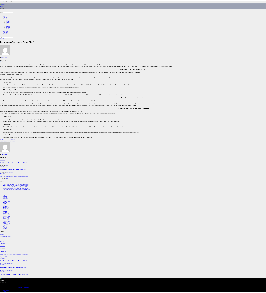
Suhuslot (7, 23)
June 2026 (5, 196)
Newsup (20, 287)
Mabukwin (8, 21)
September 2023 (6, 216)
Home (4, 16)
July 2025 (5, 203)
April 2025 (5, 206)
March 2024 (5, 212)
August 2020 (5, 224)
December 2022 (6, 218)
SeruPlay (2, 6)
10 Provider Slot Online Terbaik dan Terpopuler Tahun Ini (14, 176)
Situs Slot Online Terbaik (5, 236)
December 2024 (6, 210)
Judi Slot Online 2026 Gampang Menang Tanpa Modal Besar (16, 189)
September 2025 (6, 202)
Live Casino (5, 32)
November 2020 (6, 221)
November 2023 (6, 215)
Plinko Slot (8, 20)
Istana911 (8, 26)
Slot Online (5, 31)
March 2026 (5, 198)
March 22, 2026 (3, 277)
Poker (4, 30)
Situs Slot (2, 239)
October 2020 (6, 222)
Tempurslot (8, 27)
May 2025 (5, 205)
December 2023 (6, 213)
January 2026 (6, 200)
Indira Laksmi (9, 165)
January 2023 (6, 217)
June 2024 (5, 211)
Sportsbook (5, 33)
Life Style (5, 17)
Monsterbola (8, 22)
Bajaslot (7, 28)
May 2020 (5, 228)
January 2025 (6, 208)
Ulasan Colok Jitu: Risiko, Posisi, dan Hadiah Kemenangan (16, 184)
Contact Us (5, 291)
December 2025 (6, 201)
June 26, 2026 (3, 263)
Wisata (4, 35)
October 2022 (6, 219)
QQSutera (2, 234)
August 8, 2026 (3, 256)
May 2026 (5, 197)
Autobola (8, 25)
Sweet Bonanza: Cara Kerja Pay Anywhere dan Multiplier (14, 162)
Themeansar (26, 287)
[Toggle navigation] (0, 11)
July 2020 (5, 226)
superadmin (4, 57)
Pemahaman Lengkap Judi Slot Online (8, 139)
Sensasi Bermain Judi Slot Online (7, 141)
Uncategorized (3, 251)
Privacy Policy (6, 290)
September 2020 (6, 223)
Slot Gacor (2, 246)
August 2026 (5, 195)
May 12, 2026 (3, 270)
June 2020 (5, 227)
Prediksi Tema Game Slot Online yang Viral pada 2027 (13, 169)
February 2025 (6, 207)
